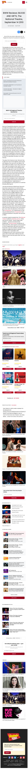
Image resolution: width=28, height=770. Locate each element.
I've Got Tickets (7, 368)
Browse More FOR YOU (13, 638)
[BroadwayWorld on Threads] (21, 757)
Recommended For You (7, 604)
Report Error (21, 761)
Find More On (13, 398)
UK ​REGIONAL (10, 2)
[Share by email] (24, 32)
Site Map (16, 761)
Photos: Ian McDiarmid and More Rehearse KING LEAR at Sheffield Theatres (12, 81)
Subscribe (14, 497)
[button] (23, 2)
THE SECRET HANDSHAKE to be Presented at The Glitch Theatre (12, 85)
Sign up (14, 653)
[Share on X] (21, 32)
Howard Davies (12, 223)
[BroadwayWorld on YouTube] (24, 757)
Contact (16, 760)
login (3, 246)
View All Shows (14, 594)
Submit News (6, 761)
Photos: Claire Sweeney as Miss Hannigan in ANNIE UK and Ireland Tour (13, 674)
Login (20, 2)
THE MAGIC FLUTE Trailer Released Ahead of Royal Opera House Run (17, 507)
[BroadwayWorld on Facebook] (9, 757)
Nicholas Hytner (16, 219)
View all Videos (5, 525)
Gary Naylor (13, 405)
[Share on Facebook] (19, 32)
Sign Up (14, 44)
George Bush (8, 210)
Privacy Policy (17, 765)
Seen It (7, 366)
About (12, 760)
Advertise (8, 760)
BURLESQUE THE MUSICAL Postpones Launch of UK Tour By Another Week (14, 719)
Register (16, 2)
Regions (12, 761)
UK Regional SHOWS (6, 529)
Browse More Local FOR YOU (16, 327)
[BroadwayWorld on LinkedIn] (15, 757)
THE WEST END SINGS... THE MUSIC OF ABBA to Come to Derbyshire (12, 89)
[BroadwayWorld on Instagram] (12, 757)
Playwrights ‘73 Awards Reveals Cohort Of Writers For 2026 (12, 94)
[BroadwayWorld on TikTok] (18, 757)
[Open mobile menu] (26, 2)
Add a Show (14, 597)
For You (8, 248)
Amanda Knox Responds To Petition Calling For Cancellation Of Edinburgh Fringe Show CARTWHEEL (13, 690)
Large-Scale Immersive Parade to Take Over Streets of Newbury (14, 705)
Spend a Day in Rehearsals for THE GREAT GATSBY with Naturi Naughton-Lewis (18, 521)
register (20, 245)
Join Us (20, 760)
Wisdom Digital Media (17, 764)
